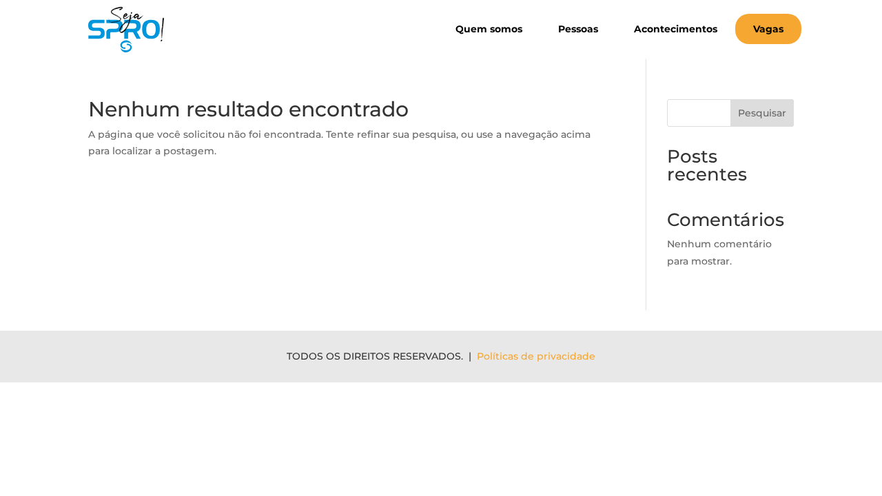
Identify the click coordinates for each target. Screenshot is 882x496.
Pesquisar (762, 113)
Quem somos (488, 29)
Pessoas (578, 29)
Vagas (768, 29)
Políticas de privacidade (536, 356)
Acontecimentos (675, 29)
